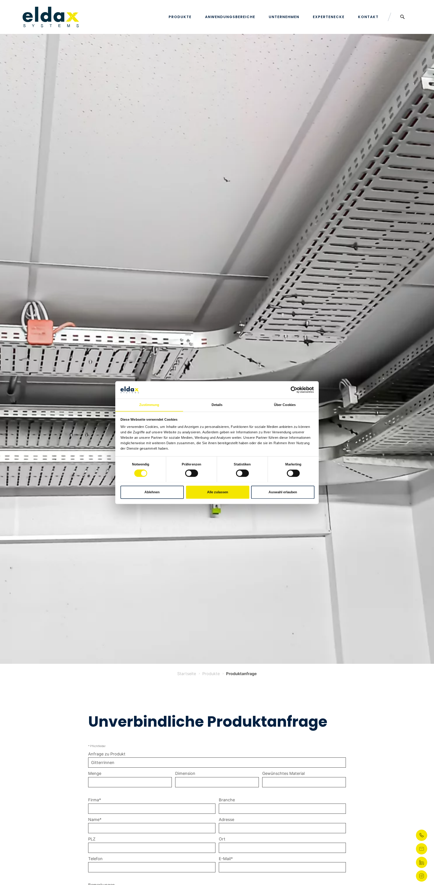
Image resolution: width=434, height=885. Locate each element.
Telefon (95, 858)
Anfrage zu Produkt (106, 754)
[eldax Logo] (51, 17)
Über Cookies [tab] (285, 405)
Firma (93, 799)
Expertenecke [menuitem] (328, 16)
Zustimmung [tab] (149, 405)
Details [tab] (217, 405)
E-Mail (225, 858)
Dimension (185, 773)
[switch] (191, 473)
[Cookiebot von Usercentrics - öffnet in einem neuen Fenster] (294, 389)
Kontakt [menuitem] (368, 16)
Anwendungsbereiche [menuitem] (230, 16)
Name (93, 819)
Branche (227, 799)
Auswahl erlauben (283, 492)
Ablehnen (152, 492)
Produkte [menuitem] (180, 16)
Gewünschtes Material (283, 773)
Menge (94, 773)
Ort (222, 839)
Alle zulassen (217, 492)
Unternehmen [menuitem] (284, 16)
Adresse (226, 819)
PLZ (91, 839)
